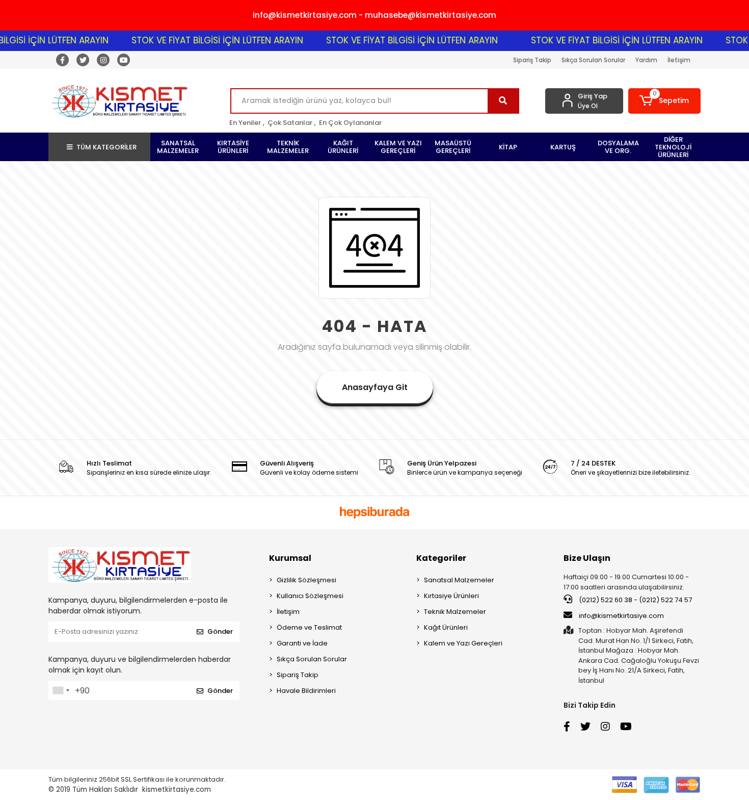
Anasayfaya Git (375, 387)
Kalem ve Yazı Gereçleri (463, 643)
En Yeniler (245, 122)
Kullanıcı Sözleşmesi (310, 596)
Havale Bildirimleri (306, 690)
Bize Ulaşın (587, 558)
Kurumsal (290, 558)
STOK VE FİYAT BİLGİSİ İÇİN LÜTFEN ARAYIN (205, 40)
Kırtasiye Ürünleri (451, 596)
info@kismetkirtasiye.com (621, 616)
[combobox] (60, 690)
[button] (664, 101)
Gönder (220, 631)
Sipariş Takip (532, 60)
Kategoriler (441, 558)
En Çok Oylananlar (350, 122)
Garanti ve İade (302, 643)
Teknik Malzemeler (455, 611)
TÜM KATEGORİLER (106, 147)
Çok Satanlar (290, 122)
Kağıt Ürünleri (446, 627)
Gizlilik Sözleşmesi (306, 580)
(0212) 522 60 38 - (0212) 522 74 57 (634, 600)
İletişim (678, 60)
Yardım (646, 60)
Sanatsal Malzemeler (459, 580)
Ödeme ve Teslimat (309, 627)
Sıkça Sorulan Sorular (593, 60)
